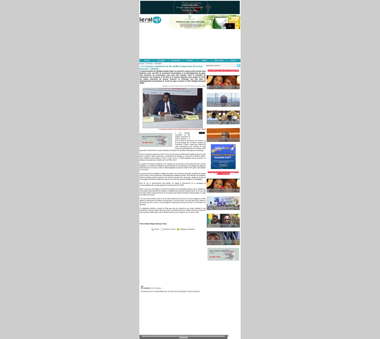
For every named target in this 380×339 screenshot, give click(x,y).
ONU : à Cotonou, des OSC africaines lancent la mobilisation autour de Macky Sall (220, 207)
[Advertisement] (190, 44)
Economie (149, 63)
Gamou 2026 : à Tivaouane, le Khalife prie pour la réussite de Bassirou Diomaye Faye (221, 122)
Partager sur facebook (187, 229)
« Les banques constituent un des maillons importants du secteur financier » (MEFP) (182, 129)
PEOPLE (233, 61)
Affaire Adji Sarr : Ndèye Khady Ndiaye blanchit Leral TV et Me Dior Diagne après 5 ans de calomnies (222, 87)
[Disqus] (173, 258)
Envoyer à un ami (169, 229)
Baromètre (158, 63)
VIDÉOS (204, 61)
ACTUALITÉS (175, 61)
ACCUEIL (147, 61)
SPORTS (190, 61)
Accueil (141, 63)
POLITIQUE (161, 61)
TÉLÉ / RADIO (218, 61)
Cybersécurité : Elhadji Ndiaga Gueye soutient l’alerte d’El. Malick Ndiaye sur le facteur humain (222, 104)
